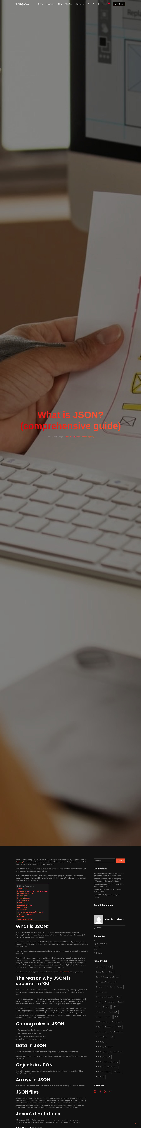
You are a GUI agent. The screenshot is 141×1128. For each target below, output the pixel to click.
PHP (116, 1017)
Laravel (108, 1017)
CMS (109, 967)
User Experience (116, 1032)
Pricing (120, 4)
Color (111, 972)
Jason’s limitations (25, 905)
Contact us (80, 4)
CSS (116, 982)
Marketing (97, 947)
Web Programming (103, 1072)
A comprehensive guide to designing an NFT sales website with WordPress (108, 880)
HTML (115, 1007)
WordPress (100, 1077)
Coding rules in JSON (25, 893)
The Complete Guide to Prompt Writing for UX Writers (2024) (108, 885)
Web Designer (101, 1052)
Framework (109, 1002)
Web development (103, 1057)
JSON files (22, 903)
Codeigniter (100, 972)
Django (119, 987)
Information (100, 1012)
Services (49, 4)
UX (112, 1037)
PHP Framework (102, 1022)
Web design (100, 1042)
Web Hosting (112, 1067)
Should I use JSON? (25, 919)
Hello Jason (22, 907)
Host (97, 1007)
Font (118, 997)
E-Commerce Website (104, 997)
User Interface (101, 1037)
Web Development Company (107, 1062)
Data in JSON (23, 896)
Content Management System (107, 977)
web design (64, 972)
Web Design (58, 437)
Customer (99, 987)
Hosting (106, 1007)
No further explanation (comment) (30, 912)
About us (68, 4)
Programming (117, 1022)
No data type (23, 910)
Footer (98, 1002)
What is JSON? (23, 889)
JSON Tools (23, 917)
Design (110, 987)
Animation (99, 967)
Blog (60, 4)
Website (117, 1072)
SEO (95, 950)
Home (40, 4)
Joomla (98, 1017)
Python (98, 1027)
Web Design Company (104, 1047)
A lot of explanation (26, 914)
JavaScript (20, 862)
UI (105, 1032)
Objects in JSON (24, 898)
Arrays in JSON (23, 900)
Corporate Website (103, 982)
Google (120, 1002)
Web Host (99, 1067)
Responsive (109, 1027)
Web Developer (116, 1052)
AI (94, 941)
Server (98, 1032)
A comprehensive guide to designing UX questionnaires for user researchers (108, 874)
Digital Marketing (100, 944)
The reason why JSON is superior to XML (32, 891)
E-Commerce (101, 992)
